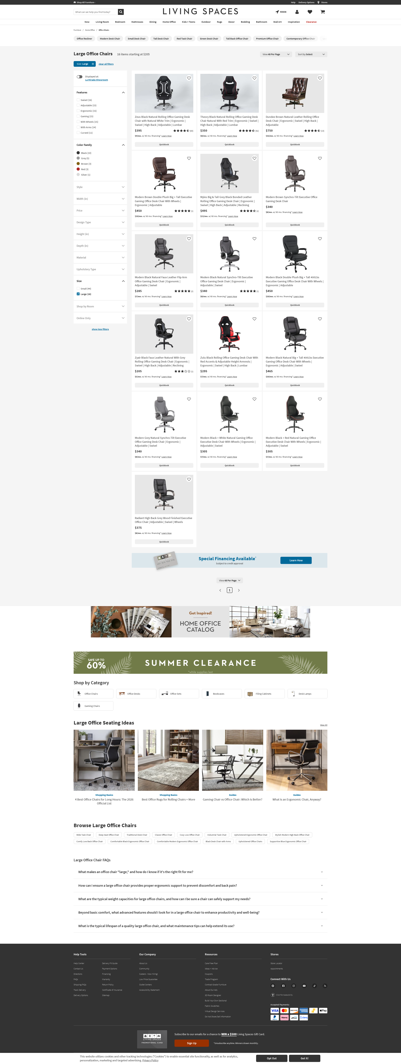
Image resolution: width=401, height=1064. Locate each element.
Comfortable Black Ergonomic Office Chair (129, 841)
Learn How (166, 135)
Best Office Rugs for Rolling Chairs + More (168, 799)
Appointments (277, 968)
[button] (183, 130)
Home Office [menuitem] (169, 21)
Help (293, 2)
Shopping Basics (104, 794)
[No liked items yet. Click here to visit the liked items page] (310, 12)
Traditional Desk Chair (137, 834)
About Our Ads (211, 989)
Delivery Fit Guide (109, 963)
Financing (106, 974)
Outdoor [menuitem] (206, 21)
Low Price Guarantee (148, 979)
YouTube (304, 985)
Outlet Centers (145, 984)
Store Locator (276, 963)
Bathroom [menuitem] (261, 21)
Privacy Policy (150, 1060)
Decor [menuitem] (231, 21)
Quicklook (164, 144)
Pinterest (273, 985)
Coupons (209, 974)
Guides (232, 794)
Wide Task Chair (83, 834)
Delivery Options (306, 2)
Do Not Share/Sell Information (218, 1016)
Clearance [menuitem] (311, 21)
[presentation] (276, 54)
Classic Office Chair (163, 834)
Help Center (79, 963)
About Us (143, 963)
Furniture (77, 30)
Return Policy (108, 984)
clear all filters (106, 64)
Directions (78, 974)
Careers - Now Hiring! (148, 974)
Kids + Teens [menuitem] (188, 21)
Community (144, 968)
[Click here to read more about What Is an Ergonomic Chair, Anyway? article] (296, 760)
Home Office (90, 30)
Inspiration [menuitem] (294, 21)
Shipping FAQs (80, 984)
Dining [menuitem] (152, 21)
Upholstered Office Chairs (250, 841)
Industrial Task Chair (217, 834)
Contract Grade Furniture (215, 984)
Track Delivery (80, 989)
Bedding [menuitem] (245, 21)
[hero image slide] (200, 663)
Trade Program (211, 979)
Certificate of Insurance (112, 989)
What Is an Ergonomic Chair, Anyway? (297, 799)
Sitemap (105, 995)
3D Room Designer (213, 995)
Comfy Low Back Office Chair (89, 841)
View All (323, 725)
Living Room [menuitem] (102, 21)
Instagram (293, 985)
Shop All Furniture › (85, 2)
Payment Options (109, 968)
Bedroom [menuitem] (120, 21)
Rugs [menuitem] (219, 21)
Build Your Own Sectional (216, 1000)
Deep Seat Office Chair (109, 834)
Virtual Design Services (215, 1011)
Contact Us (78, 968)
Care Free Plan (211, 963)
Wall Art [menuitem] (277, 21)
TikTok (314, 985)
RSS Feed (325, 985)
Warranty (106, 979)
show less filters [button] (100, 329)
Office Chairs (104, 30)
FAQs (76, 979)
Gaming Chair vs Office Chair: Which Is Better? (232, 799)
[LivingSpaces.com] (200, 11)
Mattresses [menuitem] (137, 21)
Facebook (283, 985)
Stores (324, 2)
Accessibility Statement (149, 989)
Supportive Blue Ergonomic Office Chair (288, 841)
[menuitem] (322, 12)
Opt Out (272, 1058)
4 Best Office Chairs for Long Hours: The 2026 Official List (104, 801)
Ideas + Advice (211, 968)
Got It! (305, 1058)
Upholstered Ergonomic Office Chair (250, 834)
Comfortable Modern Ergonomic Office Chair (177, 841)
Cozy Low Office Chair (190, 834)
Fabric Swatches (212, 1005)
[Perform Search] (121, 12)
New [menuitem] (87, 21)
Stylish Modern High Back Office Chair (292, 834)
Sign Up (191, 1043)
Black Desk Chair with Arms (218, 841)
